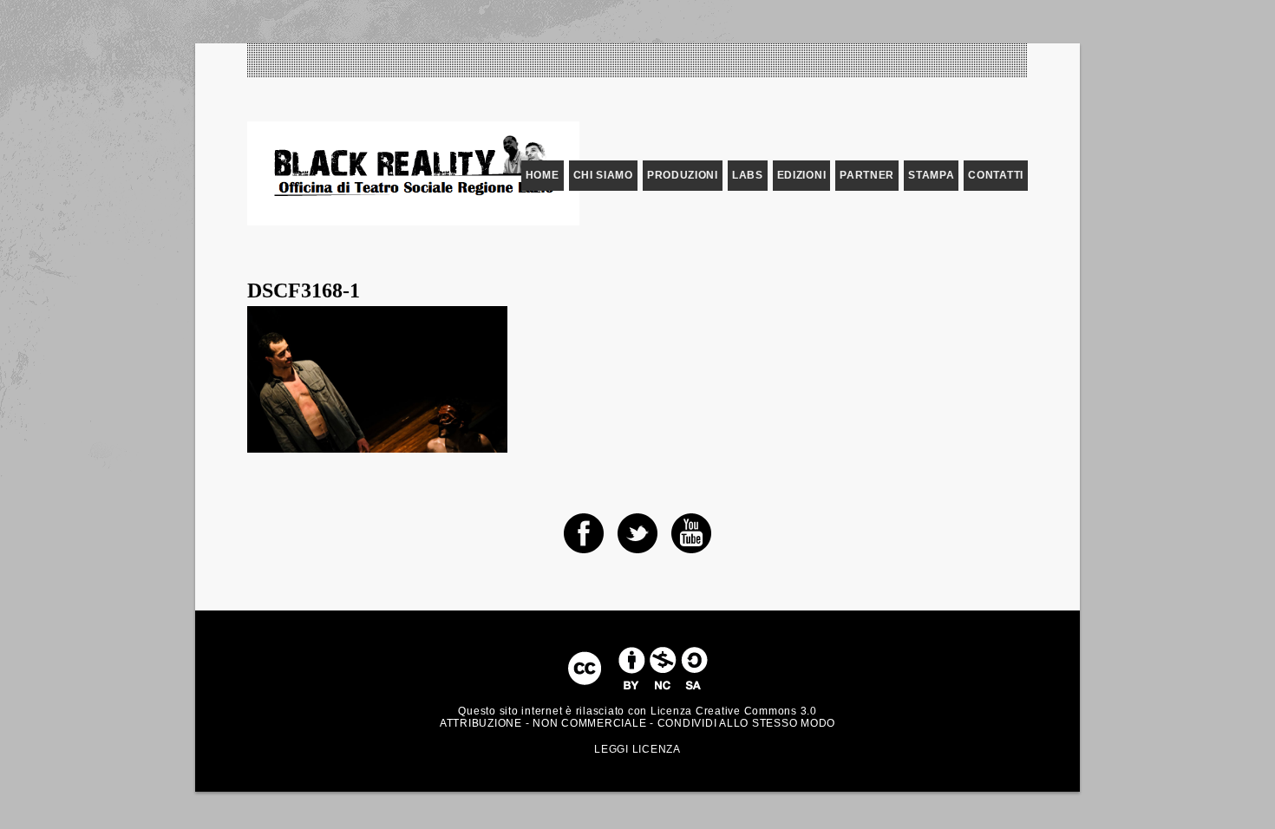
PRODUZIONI (682, 175)
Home (542, 175)
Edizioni (802, 175)
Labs (747, 175)
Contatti (995, 175)
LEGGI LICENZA (637, 749)
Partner (867, 175)
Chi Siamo (603, 175)
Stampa (931, 175)
